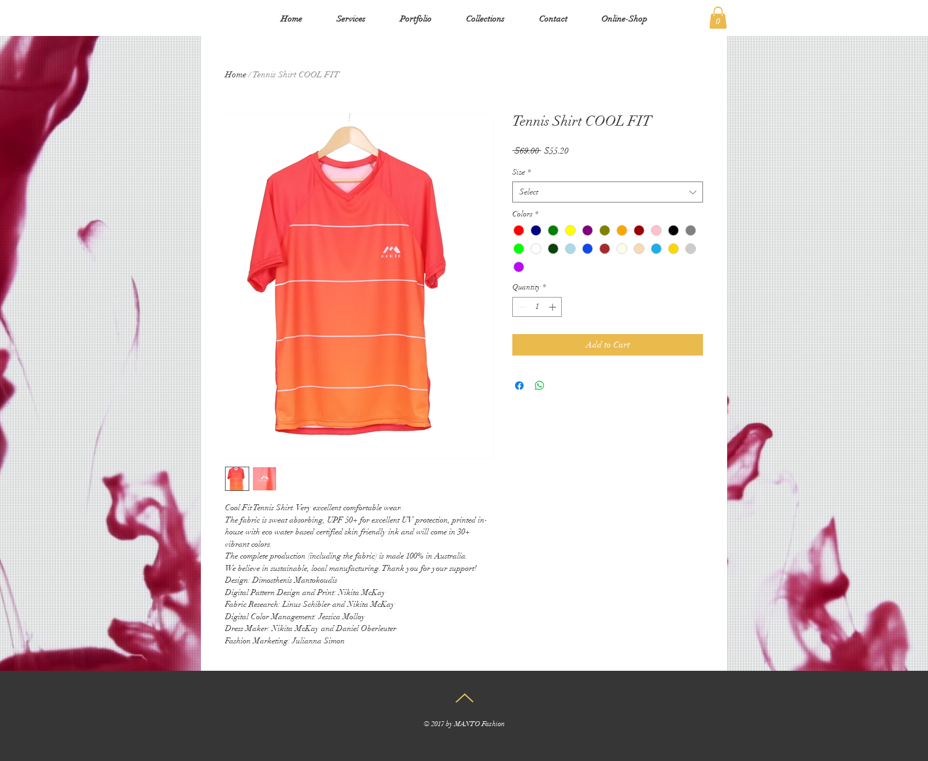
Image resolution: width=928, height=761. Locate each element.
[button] (718, 17)
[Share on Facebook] (519, 385)
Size (521, 172)
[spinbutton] (537, 307)
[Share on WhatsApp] (539, 385)
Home (236, 74)
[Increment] (553, 307)
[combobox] (607, 192)
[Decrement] (520, 307)
